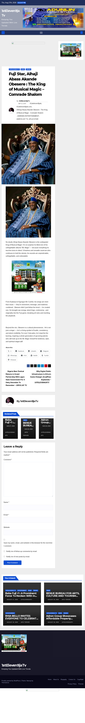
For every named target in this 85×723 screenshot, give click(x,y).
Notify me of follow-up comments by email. (21, 551)
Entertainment (22, 590)
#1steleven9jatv (35, 103)
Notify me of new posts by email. (18, 556)
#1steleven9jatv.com (24, 107)
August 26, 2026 (53, 599)
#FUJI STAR (33, 119)
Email (6, 515)
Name (6, 502)
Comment (8, 460)
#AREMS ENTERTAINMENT (28, 116)
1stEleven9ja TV (14, 69)
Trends (28, 69)
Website (7, 527)
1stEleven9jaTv (24, 101)
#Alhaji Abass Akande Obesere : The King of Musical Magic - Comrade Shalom (32, 111)
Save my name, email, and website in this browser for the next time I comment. (28, 544)
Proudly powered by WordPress (11, 680)
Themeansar (5, 682)
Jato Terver (66, 599)
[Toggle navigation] (41, 32)
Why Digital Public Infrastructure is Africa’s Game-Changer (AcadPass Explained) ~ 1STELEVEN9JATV (40, 376)
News (22, 69)
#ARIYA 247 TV (22, 119)
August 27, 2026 (12, 599)
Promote (80, 684)
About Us (56, 679)
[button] (78, 32)
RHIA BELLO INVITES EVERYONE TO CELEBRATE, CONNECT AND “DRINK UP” (22, 618)
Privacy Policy (72, 684)
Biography (64, 679)
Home (49, 679)
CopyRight (80, 679)
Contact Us (72, 679)
